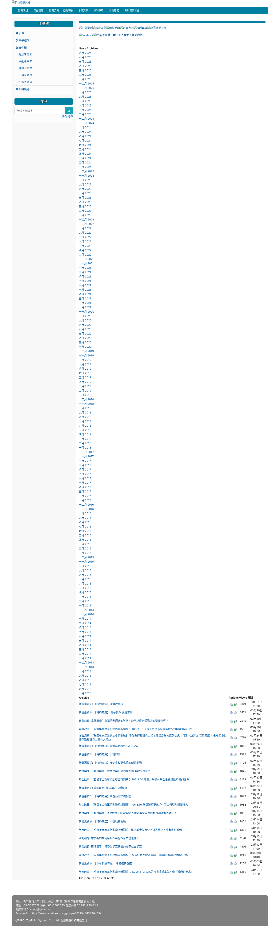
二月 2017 (85, 495)
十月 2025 (85, 92)
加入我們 (123, 34)
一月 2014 (85, 658)
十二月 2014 (86, 609)
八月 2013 (85, 680)
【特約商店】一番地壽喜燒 (110, 821)
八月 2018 (85, 416)
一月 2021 (85, 307)
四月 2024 (85, 153)
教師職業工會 (131, 10)
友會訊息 (84, 735)
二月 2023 (85, 210)
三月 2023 (85, 206)
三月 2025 (85, 109)
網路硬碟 (23, 89)
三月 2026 (85, 70)
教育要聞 (53, 10)
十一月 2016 (86, 509)
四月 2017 (85, 487)
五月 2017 (85, 482)
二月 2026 (85, 74)
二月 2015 (85, 601)
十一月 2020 (86, 311)
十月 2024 (85, 127)
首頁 (21, 33)
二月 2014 (85, 653)
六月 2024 (85, 144)
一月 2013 (85, 693)
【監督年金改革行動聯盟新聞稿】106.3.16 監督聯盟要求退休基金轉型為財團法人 (139, 804)
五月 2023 (85, 197)
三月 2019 (85, 386)
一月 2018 (85, 447)
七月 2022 (85, 237)
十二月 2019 (86, 351)
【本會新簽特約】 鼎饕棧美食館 (113, 863)
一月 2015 (85, 605)
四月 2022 (85, 250)
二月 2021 (85, 302)
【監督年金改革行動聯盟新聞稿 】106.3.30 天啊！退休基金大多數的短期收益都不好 (141, 729)
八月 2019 (85, 368)
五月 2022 (85, 245)
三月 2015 (85, 596)
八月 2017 (85, 469)
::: (15, 10)
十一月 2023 (86, 175)
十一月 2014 (86, 614)
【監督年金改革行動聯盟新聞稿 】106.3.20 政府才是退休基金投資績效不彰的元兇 (140, 779)
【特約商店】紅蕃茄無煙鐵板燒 (112, 796)
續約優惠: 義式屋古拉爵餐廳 (110, 787)
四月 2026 (85, 66)
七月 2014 (85, 631)
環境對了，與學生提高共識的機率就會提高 (116, 846)
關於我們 (137, 34)
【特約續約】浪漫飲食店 (108, 703)
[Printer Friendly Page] (231, 703)
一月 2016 (85, 552)
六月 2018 (85, 425)
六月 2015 (85, 583)
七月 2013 (85, 684)
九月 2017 (85, 465)
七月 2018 (85, 421)
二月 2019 (85, 390)
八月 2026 (85, 52)
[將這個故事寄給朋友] (235, 703)
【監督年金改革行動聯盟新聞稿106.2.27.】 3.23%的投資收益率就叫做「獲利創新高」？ (143, 871)
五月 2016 (85, 535)
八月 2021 (85, 276)
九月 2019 (85, 364)
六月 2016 (85, 530)
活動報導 (84, 838)
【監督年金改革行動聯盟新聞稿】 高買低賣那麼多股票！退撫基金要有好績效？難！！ (142, 854)
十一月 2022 (86, 223)
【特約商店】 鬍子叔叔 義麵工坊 (113, 712)
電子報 (112, 34)
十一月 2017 (86, 456)
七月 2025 (85, 101)
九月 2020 (85, 320)
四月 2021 (85, 294)
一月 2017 (85, 500)
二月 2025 (85, 114)
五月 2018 (85, 430)
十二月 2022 (86, 219)
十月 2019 (85, 359)
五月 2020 (85, 333)
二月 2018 (85, 443)
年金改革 (84, 729)
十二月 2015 (86, 557)
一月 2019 (85, 394)
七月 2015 (85, 579)
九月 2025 (85, 96)
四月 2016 (85, 539)
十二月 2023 (86, 171)
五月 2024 (85, 149)
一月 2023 (85, 215)
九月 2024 (85, 131)
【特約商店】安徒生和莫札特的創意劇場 (118, 762)
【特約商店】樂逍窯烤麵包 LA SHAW (116, 745)
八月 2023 (85, 188)
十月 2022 (85, 228)
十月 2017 (85, 460)
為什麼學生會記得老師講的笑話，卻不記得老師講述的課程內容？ (129, 720)
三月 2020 (85, 342)
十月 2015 (85, 566)
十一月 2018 (86, 403)
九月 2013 (85, 675)
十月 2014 (85, 618)
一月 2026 (85, 79)
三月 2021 (85, 298)
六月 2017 (85, 478)
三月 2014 (85, 649)
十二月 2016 (86, 504)
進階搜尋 (67, 116)
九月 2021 (85, 272)
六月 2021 (85, 285)
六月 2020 (85, 329)
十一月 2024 (86, 123)
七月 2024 (85, 140)
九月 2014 (85, 623)
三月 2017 (85, 491)
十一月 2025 (86, 87)
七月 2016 (85, 526)
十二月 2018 (86, 399)
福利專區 (24, 61)
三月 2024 (85, 158)
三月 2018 (85, 438)
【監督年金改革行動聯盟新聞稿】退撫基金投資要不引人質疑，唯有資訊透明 (136, 829)
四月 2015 (85, 592)
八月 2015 (85, 574)
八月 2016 (85, 522)
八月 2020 (85, 324)
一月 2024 (85, 166)
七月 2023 (85, 193)
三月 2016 (85, 544)
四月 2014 (85, 645)
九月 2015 (85, 570)
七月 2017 (85, 473)
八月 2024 (85, 136)
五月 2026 (85, 61)
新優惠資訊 (85, 703)
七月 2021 (85, 280)
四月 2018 (85, 434)
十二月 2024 (86, 118)
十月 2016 (85, 513)
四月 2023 (85, 201)
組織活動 (24, 68)
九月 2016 (85, 517)
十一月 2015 (86, 561)
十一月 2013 (86, 666)
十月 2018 (85, 408)
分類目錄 (24, 81)
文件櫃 (22, 47)
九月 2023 (85, 184)
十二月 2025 (86, 83)
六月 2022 (85, 241)
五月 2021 (85, 289)
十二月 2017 (86, 452)
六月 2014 (85, 636)
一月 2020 (85, 346)
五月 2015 (85, 587)
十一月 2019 (86, 355)
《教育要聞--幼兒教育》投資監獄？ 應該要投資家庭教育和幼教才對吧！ (134, 813)
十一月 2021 (86, 263)
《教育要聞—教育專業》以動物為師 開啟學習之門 (120, 771)
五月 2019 (85, 377)
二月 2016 (85, 548)
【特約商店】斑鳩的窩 (107, 754)
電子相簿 (23, 40)
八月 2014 (85, 627)
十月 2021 (85, 267)
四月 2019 (85, 381)
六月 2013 (85, 688)
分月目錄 (24, 75)
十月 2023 (85, 180)
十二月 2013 (86, 662)
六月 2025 (85, 105)
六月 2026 (85, 57)
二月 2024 (85, 162)
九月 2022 (85, 232)
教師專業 (24, 54)
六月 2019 (85, 373)
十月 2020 (85, 316)
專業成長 (84, 720)
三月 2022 (85, 254)
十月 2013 (85, 671)
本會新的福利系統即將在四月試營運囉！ (115, 838)
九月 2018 (85, 412)
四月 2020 (85, 337)
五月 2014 (85, 640)
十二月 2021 (86, 259)
